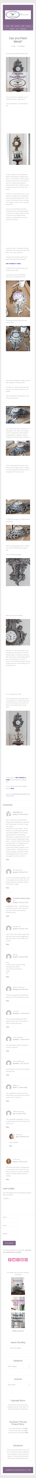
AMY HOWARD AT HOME (13, 263)
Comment (6, 1198)
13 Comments (21, 46)
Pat (14, 955)
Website (5, 1233)
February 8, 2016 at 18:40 (20, 989)
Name (5, 1217)
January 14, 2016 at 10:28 (20, 902)
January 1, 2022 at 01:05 (20, 1161)
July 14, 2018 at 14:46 (19, 1113)
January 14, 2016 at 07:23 (20, 872)
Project (12, 795)
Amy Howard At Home (17, 794)
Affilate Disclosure (18, 1331)
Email (5, 1225)
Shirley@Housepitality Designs (21, 898)
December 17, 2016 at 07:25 (21, 1013)
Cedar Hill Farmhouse (18, 14)
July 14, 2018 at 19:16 (22, 1136)
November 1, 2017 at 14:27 (21, 1063)
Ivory (14, 1085)
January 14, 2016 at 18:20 (20, 957)
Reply (7, 859)
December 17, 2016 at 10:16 (21, 1039)
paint (25, 794)
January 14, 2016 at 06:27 (20, 814)
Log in (29, 1470)
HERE (12, 788)
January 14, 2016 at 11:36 (20, 928)
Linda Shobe (16, 812)
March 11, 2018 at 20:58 (20, 1087)
